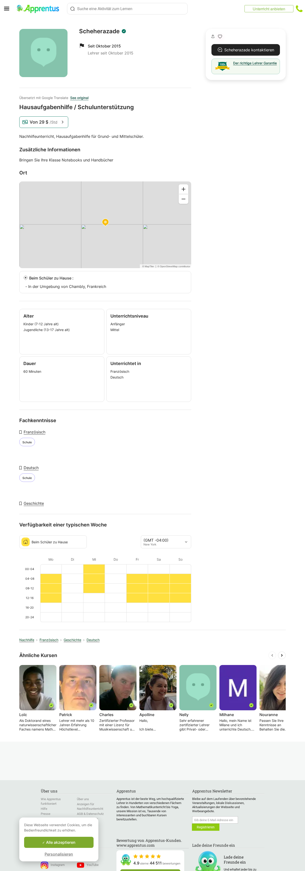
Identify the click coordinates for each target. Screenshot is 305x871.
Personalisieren (59, 854)
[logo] (40, 8)
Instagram (58, 865)
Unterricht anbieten (269, 9)
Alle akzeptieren (60, 842)
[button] (220, 36)
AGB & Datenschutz (90, 814)
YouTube (93, 865)
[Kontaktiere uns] (299, 8)
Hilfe (44, 809)
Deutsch (31, 467)
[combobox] (127, 8)
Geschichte (34, 503)
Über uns (83, 799)
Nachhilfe (26, 640)
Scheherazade (99, 31)
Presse (45, 814)
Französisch (34, 432)
